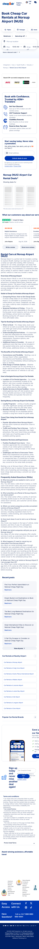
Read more (8, 590)
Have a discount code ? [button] (10, 52)
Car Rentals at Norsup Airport (13, 662)
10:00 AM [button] (15, 47)
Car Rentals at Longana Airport (13, 702)
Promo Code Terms (10, 843)
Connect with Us (16, 905)
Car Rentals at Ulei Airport (12, 697)
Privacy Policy (17, 166)
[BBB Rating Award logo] (33, 889)
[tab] (8, 30)
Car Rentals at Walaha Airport (13, 679)
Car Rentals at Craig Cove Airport (14, 668)
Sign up (23, 776)
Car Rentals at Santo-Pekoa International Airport (19, 674)
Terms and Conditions (28, 933)
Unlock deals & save (19, 158)
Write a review (10, 247)
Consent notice (9, 166)
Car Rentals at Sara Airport (12, 708)
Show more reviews (28, 247)
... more (33, 82)
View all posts (18, 648)
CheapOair (6, 65)
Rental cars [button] (7, 36)
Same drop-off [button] (20, 36)
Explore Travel (18, 4)
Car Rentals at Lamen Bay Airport (14, 691)
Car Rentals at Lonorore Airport (13, 685)
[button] (28, 2)
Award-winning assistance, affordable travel (17, 853)
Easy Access (6, 905)
